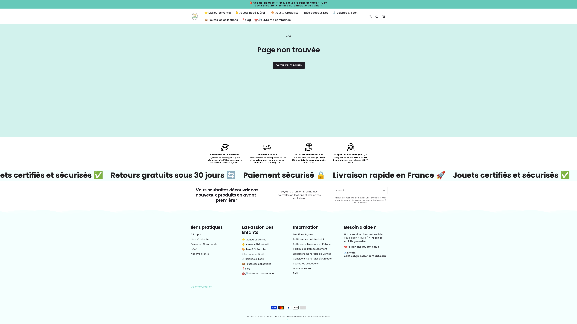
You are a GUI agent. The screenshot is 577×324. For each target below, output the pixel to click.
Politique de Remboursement (310, 249)
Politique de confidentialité (308, 239)
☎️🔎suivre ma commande (258, 273)
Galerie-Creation (201, 286)
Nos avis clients (200, 254)
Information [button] (306, 227)
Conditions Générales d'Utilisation (312, 258)
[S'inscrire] (384, 190)
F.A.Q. (194, 249)
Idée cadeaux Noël (253, 254)
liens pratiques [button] (207, 227)
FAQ (295, 273)
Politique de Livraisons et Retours (312, 244)
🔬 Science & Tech (253, 259)
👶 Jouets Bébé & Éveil (255, 244)
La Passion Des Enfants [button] (257, 230)
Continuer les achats (289, 65)
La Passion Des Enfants (266, 316)
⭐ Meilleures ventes (254, 239)
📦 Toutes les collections (256, 264)
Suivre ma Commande (204, 244)
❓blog (246, 268)
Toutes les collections (306, 263)
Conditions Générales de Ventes (312, 254)
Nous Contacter (200, 239)
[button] (251, 12)
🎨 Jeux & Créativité (254, 249)
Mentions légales (303, 234)
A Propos (196, 234)
